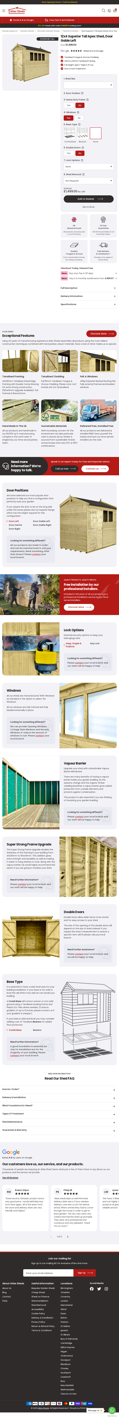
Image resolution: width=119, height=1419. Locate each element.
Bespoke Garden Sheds (43, 1288)
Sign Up (82, 1272)
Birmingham (67, 1288)
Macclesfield (67, 1385)
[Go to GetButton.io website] (112, 1416)
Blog (4, 1292)
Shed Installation (39, 1300)
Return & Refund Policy (43, 1326)
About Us (6, 1288)
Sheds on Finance (40, 1296)
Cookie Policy (38, 1313)
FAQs (4, 1300)
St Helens (65, 1326)
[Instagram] (106, 1289)
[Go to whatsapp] (112, 1410)
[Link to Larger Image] (30, 62)
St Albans (65, 1334)
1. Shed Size (69, 78)
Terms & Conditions (41, 1330)
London (64, 1300)
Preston (64, 1322)
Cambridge (66, 1343)
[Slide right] (68, 1237)
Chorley (64, 1368)
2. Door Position (87, 93)
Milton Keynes (68, 1347)
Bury (63, 1381)
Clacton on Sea (68, 1393)
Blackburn (66, 1364)
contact (36, 554)
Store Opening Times (51, 2)
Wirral (63, 1309)
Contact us (92, 468)
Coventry (65, 1296)
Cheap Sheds (38, 1292)
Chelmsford (67, 1355)
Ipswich (64, 1330)
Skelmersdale (67, 1389)
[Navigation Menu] (3, 10)
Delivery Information (72, 296)
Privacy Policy (38, 1322)
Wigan (64, 1351)
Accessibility (37, 1309)
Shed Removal (38, 1305)
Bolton (64, 1317)
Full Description (69, 288)
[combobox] (104, 11)
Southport (66, 1372)
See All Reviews (10, 1177)
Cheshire (65, 1292)
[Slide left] (51, 1237)
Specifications (68, 304)
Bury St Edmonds (69, 1338)
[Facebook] (92, 1289)
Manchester (67, 1305)
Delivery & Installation (42, 1317)
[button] (115, 10)
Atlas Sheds (17, 10)
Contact (6, 1296)
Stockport (66, 1360)
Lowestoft (66, 1376)
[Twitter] (99, 1289)
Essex (63, 1313)
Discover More (99, 333)
